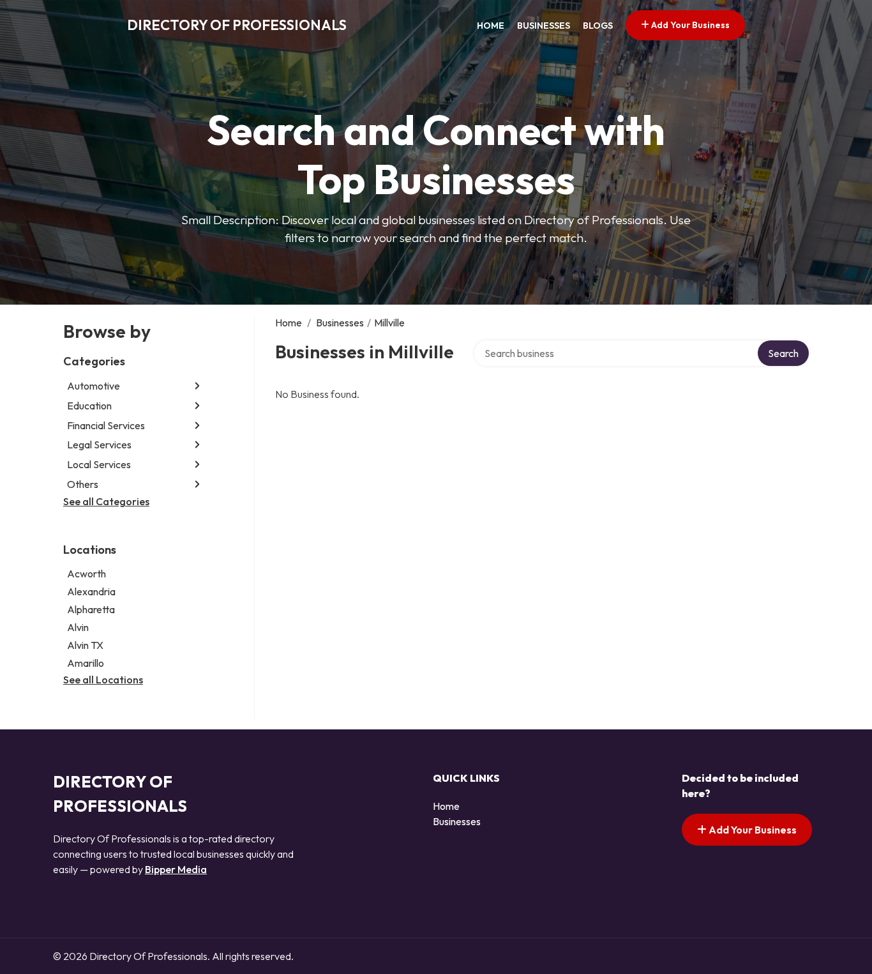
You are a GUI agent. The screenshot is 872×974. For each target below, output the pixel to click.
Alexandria (91, 591)
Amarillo (85, 663)
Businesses (543, 25)
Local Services (99, 464)
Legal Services (99, 444)
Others (82, 484)
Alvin (78, 627)
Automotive (93, 385)
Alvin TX (85, 645)
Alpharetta (91, 609)
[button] (197, 386)
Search (783, 353)
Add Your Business (689, 25)
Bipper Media (176, 869)
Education (89, 405)
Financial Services (106, 425)
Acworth (86, 573)
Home (490, 25)
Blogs (598, 25)
